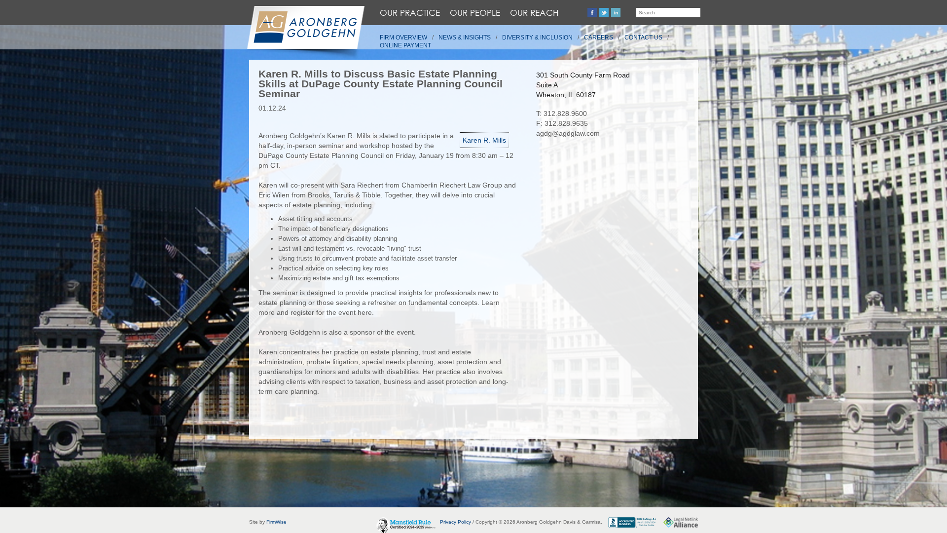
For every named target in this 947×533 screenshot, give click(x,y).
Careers (598, 37)
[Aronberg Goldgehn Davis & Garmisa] (305, 32)
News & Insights (464, 37)
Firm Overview (403, 37)
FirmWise (276, 522)
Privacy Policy (455, 522)
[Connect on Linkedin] (615, 12)
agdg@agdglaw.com (568, 133)
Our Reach (534, 12)
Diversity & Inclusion (537, 37)
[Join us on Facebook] (592, 12)
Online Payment (405, 45)
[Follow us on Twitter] (604, 12)
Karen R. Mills (484, 140)
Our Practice (410, 12)
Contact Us (643, 37)
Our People (475, 12)
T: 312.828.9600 (561, 113)
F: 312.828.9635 (562, 123)
